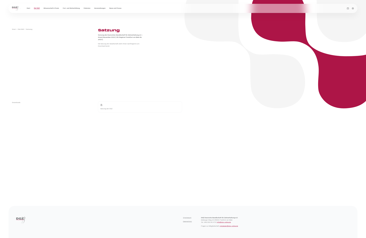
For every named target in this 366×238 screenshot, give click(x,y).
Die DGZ (37, 8)
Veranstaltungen (100, 8)
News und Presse (115, 8)
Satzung (29, 29)
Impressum (187, 217)
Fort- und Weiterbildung (71, 8)
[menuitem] (28, 6)
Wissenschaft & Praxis (51, 8)
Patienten (87, 8)
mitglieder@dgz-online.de (229, 226)
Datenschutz (187, 221)
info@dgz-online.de (224, 222)
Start (28, 8)
